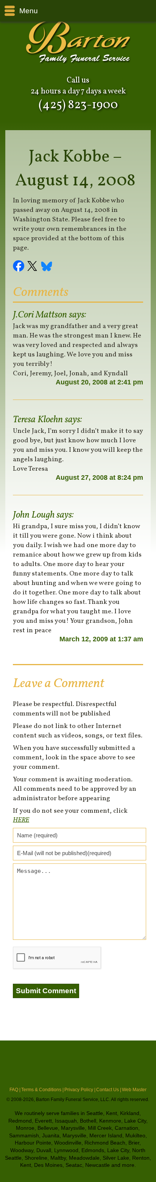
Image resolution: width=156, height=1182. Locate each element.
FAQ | (14, 1089)
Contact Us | (108, 1089)
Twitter (33, 267)
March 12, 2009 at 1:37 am (101, 639)
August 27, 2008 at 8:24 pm (99, 477)
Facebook (20, 267)
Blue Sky (47, 267)
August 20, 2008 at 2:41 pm (99, 382)
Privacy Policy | (79, 1089)
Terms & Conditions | (42, 1089)
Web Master (134, 1089)
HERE (21, 820)
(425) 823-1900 (78, 105)
